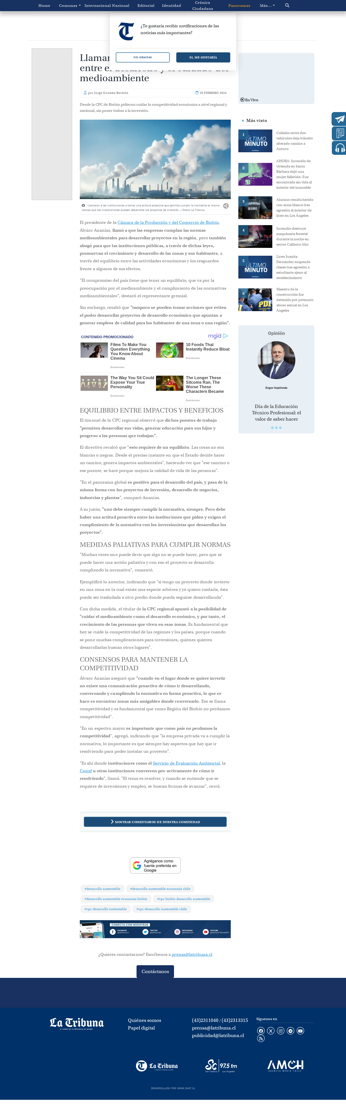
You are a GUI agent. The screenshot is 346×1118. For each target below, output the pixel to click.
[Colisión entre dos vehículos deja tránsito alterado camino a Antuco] (257, 140)
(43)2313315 (235, 1020)
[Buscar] (296, 6)
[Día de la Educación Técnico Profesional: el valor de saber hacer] (276, 360)
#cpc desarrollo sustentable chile (162, 909)
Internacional (96, 5)
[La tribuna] (77, 1025)
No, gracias (142, 57)
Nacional (120, 5)
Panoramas (239, 5)
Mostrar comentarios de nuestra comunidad (157, 822)
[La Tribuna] (157, 1066)
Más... (266, 5)
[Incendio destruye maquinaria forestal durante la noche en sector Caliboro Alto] (257, 236)
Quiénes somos (144, 1020)
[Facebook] (125, 932)
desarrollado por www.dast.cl (173, 1087)
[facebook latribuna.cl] (261, 1031)
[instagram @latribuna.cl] (280, 1031)
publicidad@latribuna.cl (218, 1035)
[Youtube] (216, 932)
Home (44, 5)
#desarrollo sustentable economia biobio (116, 899)
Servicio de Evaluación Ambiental (186, 763)
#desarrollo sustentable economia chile (160, 889)
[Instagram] (185, 932)
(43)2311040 (205, 1020)
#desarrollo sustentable (102, 889)
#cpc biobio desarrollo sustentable (183, 899)
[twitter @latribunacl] (271, 1031)
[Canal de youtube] (300, 1031)
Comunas (68, 5)
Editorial (146, 5)
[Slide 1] (272, 428)
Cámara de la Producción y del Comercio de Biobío (168, 222)
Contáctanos (155, 971)
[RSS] (261, 1039)
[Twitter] (155, 932)
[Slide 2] (276, 428)
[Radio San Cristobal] (221, 1066)
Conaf (86, 770)
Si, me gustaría (203, 57)
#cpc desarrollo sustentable (106, 909)
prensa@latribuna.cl (192, 954)
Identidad (171, 5)
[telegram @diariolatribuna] (290, 1031)
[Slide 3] (280, 428)
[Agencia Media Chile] (285, 1066)
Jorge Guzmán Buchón (111, 93)
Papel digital (141, 1028)
